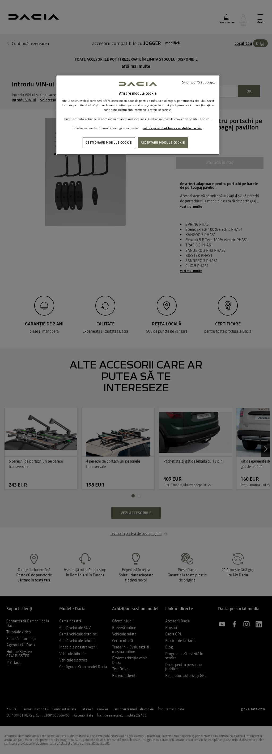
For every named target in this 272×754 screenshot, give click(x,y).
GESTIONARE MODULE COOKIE (109, 142)
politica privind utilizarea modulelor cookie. (172, 128)
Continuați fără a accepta (198, 82)
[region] (137, 115)
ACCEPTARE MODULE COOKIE (163, 142)
